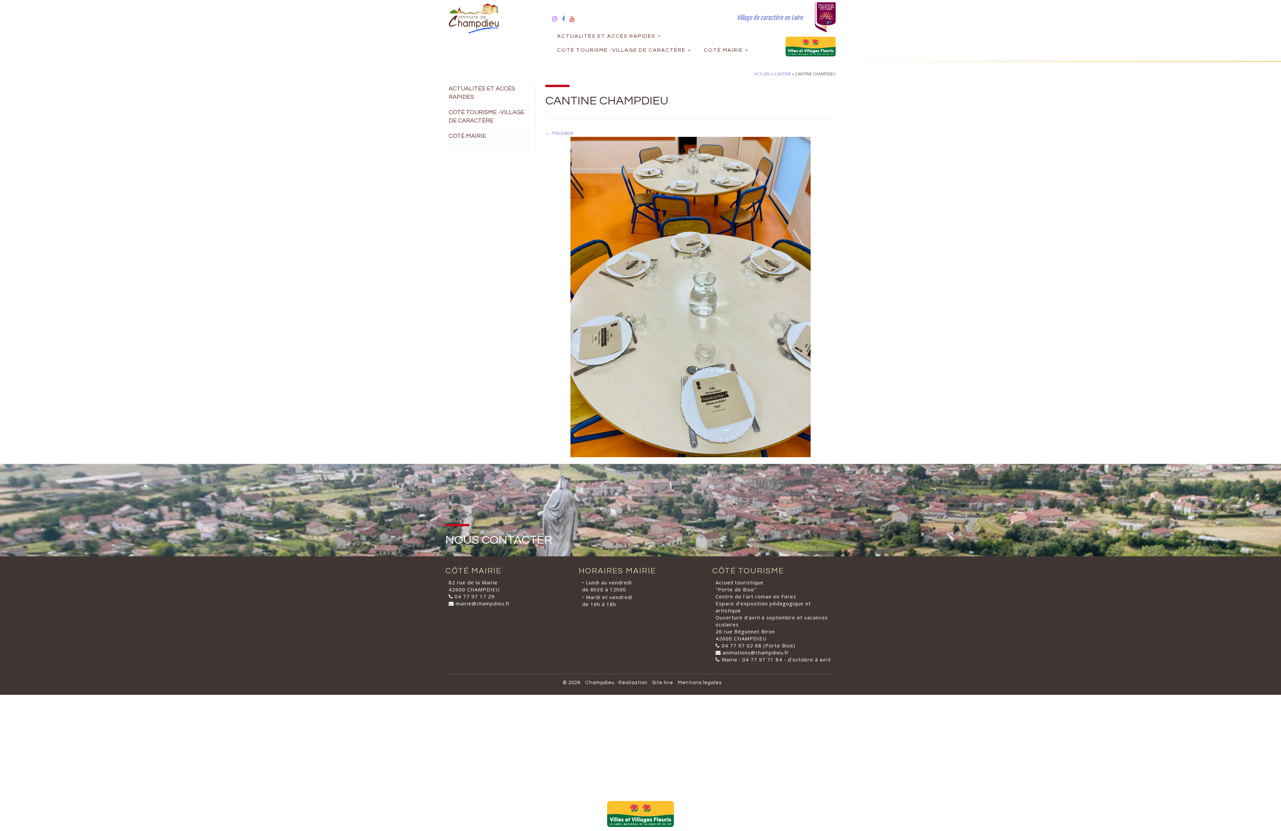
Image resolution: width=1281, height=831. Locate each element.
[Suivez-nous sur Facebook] (565, 19)
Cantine (782, 74)
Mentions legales (700, 682)
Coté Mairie (724, 50)
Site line (662, 682)
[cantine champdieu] (690, 296)
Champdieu (599, 682)
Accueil (762, 74)
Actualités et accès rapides (607, 36)
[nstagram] (557, 19)
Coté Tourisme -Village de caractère (622, 50)
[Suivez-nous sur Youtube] (574, 19)
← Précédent (559, 133)
